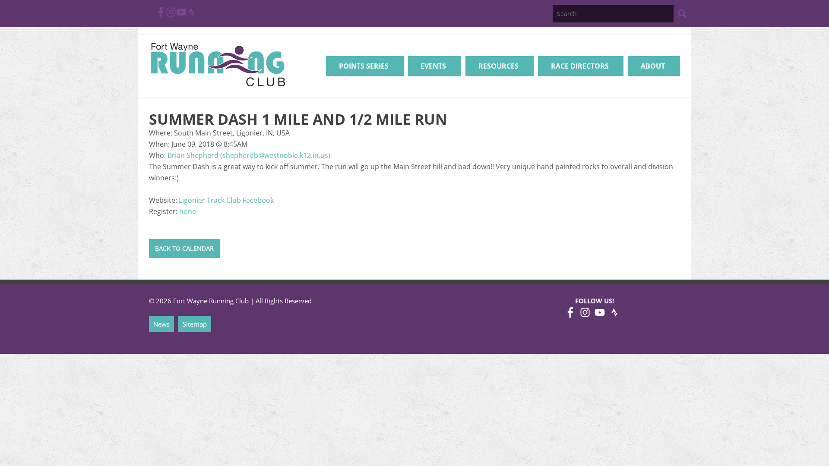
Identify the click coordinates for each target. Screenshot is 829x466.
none (187, 211)
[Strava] (192, 14)
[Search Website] (682, 15)
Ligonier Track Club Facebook (226, 200)
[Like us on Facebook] (160, 14)
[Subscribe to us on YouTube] (181, 14)
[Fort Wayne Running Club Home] (218, 64)
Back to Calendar (184, 248)
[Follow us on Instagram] (171, 14)
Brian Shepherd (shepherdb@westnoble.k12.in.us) (249, 155)
